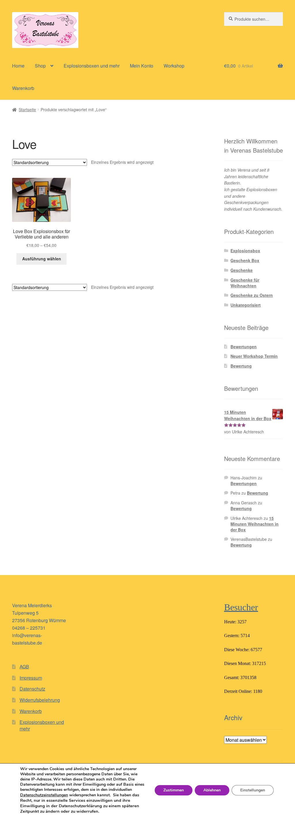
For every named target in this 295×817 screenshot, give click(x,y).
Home (18, 65)
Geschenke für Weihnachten (244, 283)
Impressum (31, 677)
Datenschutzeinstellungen (44, 795)
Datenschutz (32, 688)
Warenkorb (23, 88)
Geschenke (241, 270)
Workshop (174, 65)
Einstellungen (252, 790)
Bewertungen (243, 346)
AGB (24, 666)
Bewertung (241, 366)
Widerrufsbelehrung (40, 700)
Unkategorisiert (245, 305)
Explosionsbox (245, 250)
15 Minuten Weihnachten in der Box (254, 524)
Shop (40, 65)
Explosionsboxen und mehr (92, 65)
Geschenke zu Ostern (251, 295)
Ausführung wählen (41, 259)
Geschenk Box (244, 260)
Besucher (241, 607)
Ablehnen (212, 790)
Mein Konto (141, 65)
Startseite (27, 109)
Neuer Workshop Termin (254, 356)
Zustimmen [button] (173, 790)
